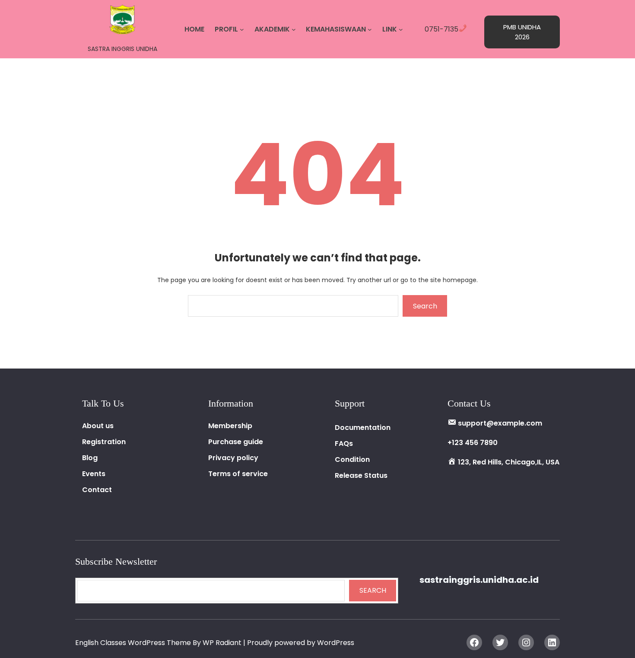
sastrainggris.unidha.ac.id (479, 580)
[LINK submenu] (401, 29)
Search (425, 306)
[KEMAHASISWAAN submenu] (370, 29)
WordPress (335, 643)
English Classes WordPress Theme (134, 643)
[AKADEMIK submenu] (294, 29)
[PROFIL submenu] (242, 29)
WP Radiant (222, 643)
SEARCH (372, 590)
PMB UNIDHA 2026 (522, 31)
